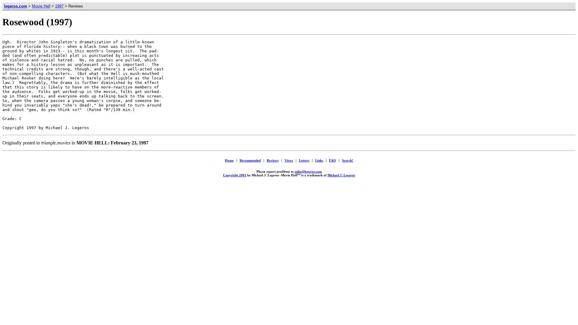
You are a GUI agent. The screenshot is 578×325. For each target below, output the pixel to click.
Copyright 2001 (234, 175)
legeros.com (15, 6)
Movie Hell (41, 6)
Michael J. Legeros (341, 175)
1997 (59, 6)
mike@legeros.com (308, 171)
